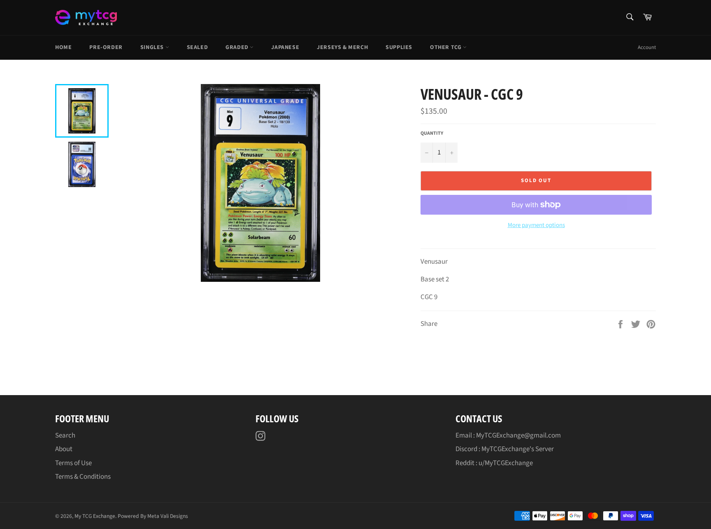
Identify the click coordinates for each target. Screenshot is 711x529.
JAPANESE (285, 47)
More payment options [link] (536, 225)
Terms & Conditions (83, 477)
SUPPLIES (399, 47)
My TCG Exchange (94, 516)
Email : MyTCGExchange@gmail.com (508, 435)
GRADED (237, 47)
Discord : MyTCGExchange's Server (504, 449)
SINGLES (152, 47)
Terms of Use (73, 463)
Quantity (432, 133)
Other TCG (446, 47)
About (63, 449)
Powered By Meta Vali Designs (153, 516)
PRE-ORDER (105, 47)
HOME (63, 47)
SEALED (197, 47)
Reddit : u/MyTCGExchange (494, 463)
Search (65, 435)
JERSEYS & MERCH (342, 47)
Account (647, 47)
